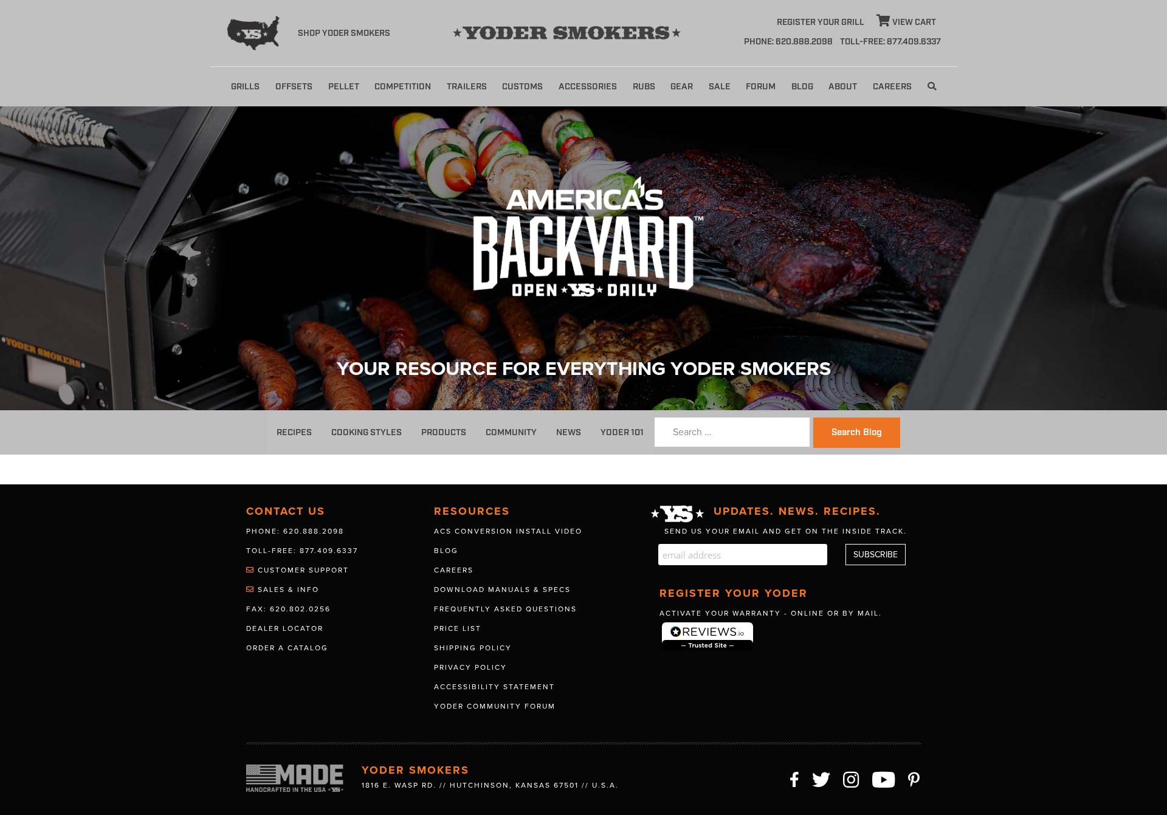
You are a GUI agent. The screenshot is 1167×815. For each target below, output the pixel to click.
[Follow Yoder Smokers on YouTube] (884, 778)
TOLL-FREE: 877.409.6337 (890, 41)
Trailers (467, 86)
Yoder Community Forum (495, 706)
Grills (245, 86)
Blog (802, 86)
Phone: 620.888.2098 (788, 41)
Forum (761, 86)
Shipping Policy (473, 648)
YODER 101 (622, 432)
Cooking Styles (366, 432)
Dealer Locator (284, 628)
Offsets (293, 86)
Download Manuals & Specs (502, 589)
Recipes (294, 432)
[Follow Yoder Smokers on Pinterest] (914, 778)
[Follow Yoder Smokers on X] (821, 778)
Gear (681, 86)
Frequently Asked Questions (505, 609)
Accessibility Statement (494, 687)
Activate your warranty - (770, 613)
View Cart (913, 22)
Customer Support (302, 570)
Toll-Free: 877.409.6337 (302, 550)
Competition (402, 86)
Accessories (588, 86)
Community (511, 432)
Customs (522, 86)
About (842, 86)
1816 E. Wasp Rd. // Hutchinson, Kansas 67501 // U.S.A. (490, 785)
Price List (457, 628)
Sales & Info (287, 589)
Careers (892, 86)
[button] (932, 86)
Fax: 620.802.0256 (288, 609)
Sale (720, 86)
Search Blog (856, 433)
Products (443, 432)
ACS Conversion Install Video (508, 531)
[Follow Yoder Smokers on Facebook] (795, 778)
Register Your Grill (820, 22)
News (568, 432)
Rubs (644, 86)
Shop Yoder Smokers (344, 33)
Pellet (343, 86)
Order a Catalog (287, 648)
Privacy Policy (470, 667)
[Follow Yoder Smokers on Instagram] (851, 778)
